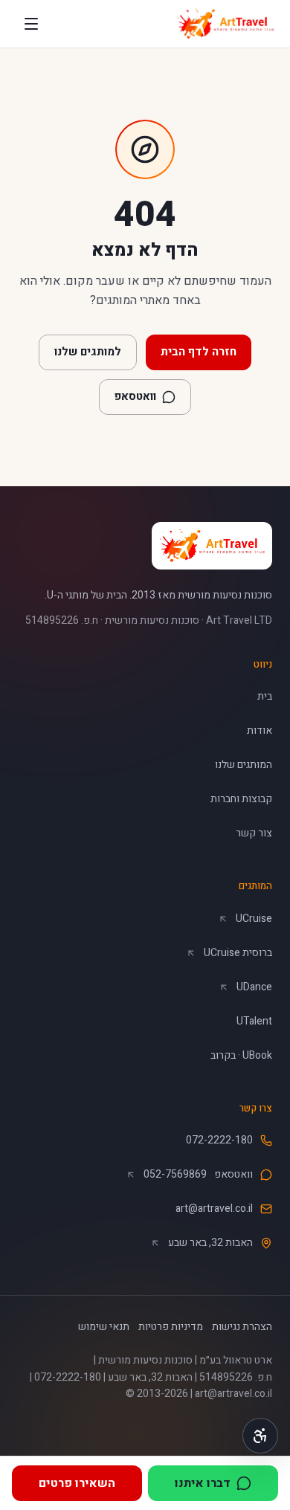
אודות (259, 730)
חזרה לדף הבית (198, 351)
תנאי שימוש (103, 1327)
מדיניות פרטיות (170, 1327)
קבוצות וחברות (241, 799)
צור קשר (254, 833)
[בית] (225, 23)
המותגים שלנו (243, 764)
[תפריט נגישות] (260, 1435)
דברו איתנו (189, 1487)
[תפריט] (31, 23)
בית (264, 696)
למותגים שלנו (87, 351)
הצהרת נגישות (242, 1327)
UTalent (254, 1021)
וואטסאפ (127, 400)
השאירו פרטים (77, 1483)
